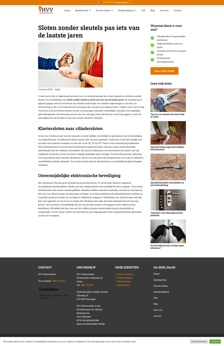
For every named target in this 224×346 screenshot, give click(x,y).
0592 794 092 (58, 280)
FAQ (156, 297)
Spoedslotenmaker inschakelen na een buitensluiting (167, 183)
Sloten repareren (125, 274)
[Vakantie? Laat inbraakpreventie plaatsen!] (168, 199)
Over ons (158, 310)
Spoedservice (123, 285)
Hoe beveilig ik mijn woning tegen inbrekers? (167, 246)
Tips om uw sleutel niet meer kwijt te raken (167, 115)
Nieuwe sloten (124, 281)
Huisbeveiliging (124, 277)
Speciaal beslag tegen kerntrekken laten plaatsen (167, 148)
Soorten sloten (161, 285)
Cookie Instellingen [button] (199, 341)
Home (156, 273)
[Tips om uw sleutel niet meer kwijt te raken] (168, 100)
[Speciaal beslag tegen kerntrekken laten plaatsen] (168, 133)
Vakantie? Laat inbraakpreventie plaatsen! (166, 214)
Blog (156, 303)
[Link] (45, 10)
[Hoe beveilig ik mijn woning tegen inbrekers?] (168, 231)
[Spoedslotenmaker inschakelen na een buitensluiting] (168, 167)
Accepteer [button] (215, 341)
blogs (57, 89)
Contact (157, 315)
